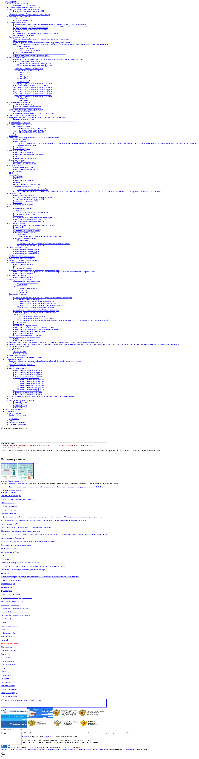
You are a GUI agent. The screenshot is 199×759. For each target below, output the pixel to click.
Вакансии (16, 31)
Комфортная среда (15, 165)
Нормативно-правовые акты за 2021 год (27, 372)
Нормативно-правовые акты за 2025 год (27, 393)
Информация (17, 147)
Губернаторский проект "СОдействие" (27, 184)
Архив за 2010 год (23, 82)
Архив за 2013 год (23, 76)
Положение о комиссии (25, 48)
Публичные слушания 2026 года (24, 238)
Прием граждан (18, 324)
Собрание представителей (14, 359)
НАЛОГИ (12, 350)
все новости (5, 573)
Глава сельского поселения (18, 3)
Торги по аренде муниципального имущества (29, 128)
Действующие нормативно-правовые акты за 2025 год (32, 95)
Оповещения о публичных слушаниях (26, 231)
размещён (127, 749)
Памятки (16, 156)
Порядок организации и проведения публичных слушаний (34, 225)
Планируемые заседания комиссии (29, 50)
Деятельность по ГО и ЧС (18, 151)
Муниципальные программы (19, 123)
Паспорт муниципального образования (27, 106)
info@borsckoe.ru (50, 736)
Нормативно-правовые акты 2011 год (30, 383)
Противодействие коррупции (19, 37)
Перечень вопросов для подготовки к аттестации (30, 30)
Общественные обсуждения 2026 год (26, 253)
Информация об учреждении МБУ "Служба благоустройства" (35, 113)
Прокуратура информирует (10, 506)
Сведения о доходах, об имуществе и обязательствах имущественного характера (41, 39)
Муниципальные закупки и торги (21, 124)
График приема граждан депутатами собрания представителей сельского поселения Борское (41, 396)
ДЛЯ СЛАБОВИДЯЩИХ (14, 409)
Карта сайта (5, 640)
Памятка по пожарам (8, 513)
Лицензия (4, 629)
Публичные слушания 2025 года (24, 232)
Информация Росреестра (18, 294)
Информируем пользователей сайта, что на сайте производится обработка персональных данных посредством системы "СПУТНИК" (52, 487)
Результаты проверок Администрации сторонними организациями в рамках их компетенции (42, 121)
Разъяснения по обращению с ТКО (25, 201)
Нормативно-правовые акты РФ (24, 333)
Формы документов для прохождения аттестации (30, 28)
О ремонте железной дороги (11, 580)
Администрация (10, 2)
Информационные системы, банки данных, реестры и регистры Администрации (38, 117)
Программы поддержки (21, 149)
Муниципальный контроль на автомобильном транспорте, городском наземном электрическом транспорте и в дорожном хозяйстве (64, 320)
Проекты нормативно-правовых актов (26, 61)
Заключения (21, 234)
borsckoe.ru (26, 736)
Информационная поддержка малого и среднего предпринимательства (34, 137)
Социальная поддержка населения (21, 205)
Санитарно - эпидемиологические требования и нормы (32, 218)
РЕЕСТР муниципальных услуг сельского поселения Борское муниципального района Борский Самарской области (54, 272)
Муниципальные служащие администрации (24, 7)
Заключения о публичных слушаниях (30, 242)
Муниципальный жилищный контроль (31, 316)
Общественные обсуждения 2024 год (26, 249)
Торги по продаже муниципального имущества (30, 130)
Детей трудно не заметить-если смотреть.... (16, 545)
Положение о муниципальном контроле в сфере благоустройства (40, 305)
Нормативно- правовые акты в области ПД (28, 11)
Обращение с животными (22, 186)
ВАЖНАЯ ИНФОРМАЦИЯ (11, 496)
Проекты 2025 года (20, 407)
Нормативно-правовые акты (23, 134)
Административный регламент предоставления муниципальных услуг (34, 270)
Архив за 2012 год (23, 78)
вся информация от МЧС (9, 524)
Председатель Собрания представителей (15, 608)
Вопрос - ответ (14, 417)
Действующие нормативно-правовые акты (28, 69)
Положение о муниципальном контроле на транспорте (36, 303)
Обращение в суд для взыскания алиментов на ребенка (20, 531)
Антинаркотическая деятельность (21, 259)
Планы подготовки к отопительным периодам (33, 212)
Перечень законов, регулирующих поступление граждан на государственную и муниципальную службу (50, 24)
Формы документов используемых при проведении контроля (35, 309)
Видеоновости (6, 675)
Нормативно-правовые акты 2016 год (30, 380)
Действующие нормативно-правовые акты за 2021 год (32, 87)
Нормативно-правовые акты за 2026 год (27, 394)
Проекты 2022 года (20, 404)
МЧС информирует (21, 483)
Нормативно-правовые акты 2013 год (30, 389)
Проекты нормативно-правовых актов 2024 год (34, 67)
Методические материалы (22, 41)
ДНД (11, 173)
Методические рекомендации (23, 35)
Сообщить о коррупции (17, 415)
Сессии (11, 367)
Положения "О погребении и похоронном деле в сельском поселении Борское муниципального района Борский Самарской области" (56, 342)
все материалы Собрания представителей (15, 615)
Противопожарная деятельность (24, 158)
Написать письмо (15, 413)
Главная (11, 483)
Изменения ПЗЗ (18, 227)
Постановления (22, 100)
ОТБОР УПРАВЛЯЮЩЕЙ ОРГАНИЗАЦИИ (29, 132)
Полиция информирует (9, 510)
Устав (15, 18)
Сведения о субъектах (21, 139)
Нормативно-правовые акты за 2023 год (27, 376)
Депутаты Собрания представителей (22, 365)
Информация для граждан (22, 208)
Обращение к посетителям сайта (24, 5)
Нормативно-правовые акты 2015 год (30, 387)
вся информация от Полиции (11, 552)
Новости (4, 555)
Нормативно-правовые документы (25, 169)
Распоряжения (22, 98)
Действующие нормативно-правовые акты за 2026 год (32, 97)
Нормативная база (19, 141)
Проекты (16, 178)
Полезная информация (9, 626)
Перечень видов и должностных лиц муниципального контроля (36, 311)
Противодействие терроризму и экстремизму (29, 154)
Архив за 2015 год (23, 72)
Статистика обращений (17, 424)
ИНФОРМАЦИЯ (7, 619)
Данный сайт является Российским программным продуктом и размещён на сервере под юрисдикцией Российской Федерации (46, 749)
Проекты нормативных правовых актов (23, 400)
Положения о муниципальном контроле (27, 299)
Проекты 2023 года (20, 402)
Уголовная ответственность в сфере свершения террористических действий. (28, 541)
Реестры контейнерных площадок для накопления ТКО (33, 197)
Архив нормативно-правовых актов (26, 70)
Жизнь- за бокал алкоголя (10, 548)
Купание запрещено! (8, 584)
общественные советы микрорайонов (26, 281)
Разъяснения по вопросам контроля (25, 326)
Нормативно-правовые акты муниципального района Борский (35, 329)
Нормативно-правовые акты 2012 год (30, 385)
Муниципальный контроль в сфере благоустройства (35, 318)
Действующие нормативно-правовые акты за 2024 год (32, 93)
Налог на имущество (20, 353)
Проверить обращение (17, 422)
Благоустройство (15, 175)
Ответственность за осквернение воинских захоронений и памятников (26, 527)
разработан (100, 749)
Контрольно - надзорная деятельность (22, 296)
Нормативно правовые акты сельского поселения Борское (33, 327)
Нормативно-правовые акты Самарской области (30, 331)
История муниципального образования (27, 108)
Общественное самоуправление (20, 279)
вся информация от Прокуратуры (12, 538)
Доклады (16, 348)
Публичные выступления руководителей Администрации (29, 15)
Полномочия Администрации (19, 16)
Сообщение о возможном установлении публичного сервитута (23, 570)
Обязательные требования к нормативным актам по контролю (35, 313)
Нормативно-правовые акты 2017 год (30, 381)
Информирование (19, 322)
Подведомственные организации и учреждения (26, 110)
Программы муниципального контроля (27, 335)
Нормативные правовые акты (19, 57)
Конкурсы (16, 182)
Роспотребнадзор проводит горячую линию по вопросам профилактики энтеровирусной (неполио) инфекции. (40, 577)
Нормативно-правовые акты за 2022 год (27, 374)
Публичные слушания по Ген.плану (22, 257)
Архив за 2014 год (23, 74)
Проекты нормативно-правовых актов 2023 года (34, 65)
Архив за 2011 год (23, 80)
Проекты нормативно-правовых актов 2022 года (34, 63)
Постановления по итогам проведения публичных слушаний (39, 236)
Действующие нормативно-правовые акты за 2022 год (32, 89)
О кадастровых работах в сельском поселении (25, 357)
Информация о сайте (8, 633)
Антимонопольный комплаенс (20, 346)
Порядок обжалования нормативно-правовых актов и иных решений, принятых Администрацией (48, 59)
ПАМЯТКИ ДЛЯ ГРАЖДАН (23, 162)
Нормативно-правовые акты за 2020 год (27, 370)
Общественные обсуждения (19, 247)
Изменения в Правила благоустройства (27, 229)
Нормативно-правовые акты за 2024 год (27, 391)
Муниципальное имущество (19, 262)
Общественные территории (23, 167)
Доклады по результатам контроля (25, 314)
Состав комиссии (23, 46)
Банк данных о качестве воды (23, 119)
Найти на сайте (6, 636)
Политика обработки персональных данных (24, 9)
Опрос (11, 420)
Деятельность (22, 285)
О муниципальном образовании (20, 104)
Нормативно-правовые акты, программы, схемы (30, 219)
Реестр (15, 266)
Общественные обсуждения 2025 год (26, 251)
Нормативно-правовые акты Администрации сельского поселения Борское (44, 188)
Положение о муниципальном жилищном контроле (35, 307)
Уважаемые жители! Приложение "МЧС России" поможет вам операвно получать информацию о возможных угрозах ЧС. (44, 520)
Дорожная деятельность (17, 275)
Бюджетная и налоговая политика (25, 164)
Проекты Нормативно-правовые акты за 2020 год (30, 85)
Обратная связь (10, 411)
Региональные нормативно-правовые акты (32, 190)
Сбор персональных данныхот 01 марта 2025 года (11, 491)
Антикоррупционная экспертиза (24, 52)
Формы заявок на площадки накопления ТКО (29, 199)
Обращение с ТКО (15, 193)
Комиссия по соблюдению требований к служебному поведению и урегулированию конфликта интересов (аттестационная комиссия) (60, 44)
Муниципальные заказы (21, 126)
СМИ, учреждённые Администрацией (22, 115)
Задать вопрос (14, 419)
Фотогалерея (13, 136)
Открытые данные (7, 682)
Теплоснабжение (19, 210)
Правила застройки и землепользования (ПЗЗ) (25, 260)
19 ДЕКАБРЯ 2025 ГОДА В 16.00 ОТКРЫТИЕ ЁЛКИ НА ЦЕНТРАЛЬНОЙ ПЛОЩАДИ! (33, 566)
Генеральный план (15, 255)
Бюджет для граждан (16, 160)
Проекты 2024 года (20, 406)
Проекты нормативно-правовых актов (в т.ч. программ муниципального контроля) (42, 298)
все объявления (6, 587)
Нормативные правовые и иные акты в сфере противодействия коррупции (39, 54)
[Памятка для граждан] (9, 478)
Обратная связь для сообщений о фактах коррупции (31, 56)
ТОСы (15, 286)
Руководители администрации (20, 13)
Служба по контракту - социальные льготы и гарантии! (20, 563)
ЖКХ (11, 206)
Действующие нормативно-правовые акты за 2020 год (32, 84)
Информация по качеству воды (24, 214)
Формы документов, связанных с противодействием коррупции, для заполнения (41, 43)
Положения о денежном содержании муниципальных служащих (36, 33)
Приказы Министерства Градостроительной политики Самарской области (43, 244)
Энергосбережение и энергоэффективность (28, 221)
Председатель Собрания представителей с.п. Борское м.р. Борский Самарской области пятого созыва (45, 361)
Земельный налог (19, 352)
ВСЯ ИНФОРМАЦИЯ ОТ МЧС (12, 481)
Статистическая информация (19, 102)
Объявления (17, 171)
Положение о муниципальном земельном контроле (35, 301)
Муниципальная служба (17, 22)
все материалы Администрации (12, 601)
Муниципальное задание (22, 111)
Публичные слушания (17, 223)
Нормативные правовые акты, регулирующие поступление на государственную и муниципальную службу (51, 26)
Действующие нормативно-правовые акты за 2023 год (32, 91)
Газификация (18, 216)
